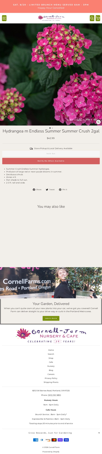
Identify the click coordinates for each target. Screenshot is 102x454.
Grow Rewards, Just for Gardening (50, 433)
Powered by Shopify (50, 452)
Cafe (51, 362)
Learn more (51, 318)
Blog (51, 370)
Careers (51, 374)
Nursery (50, 366)
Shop (51, 358)
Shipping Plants (51, 382)
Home (51, 350)
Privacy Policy (51, 378)
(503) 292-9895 (54, 395)
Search (51, 354)
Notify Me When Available (51, 161)
